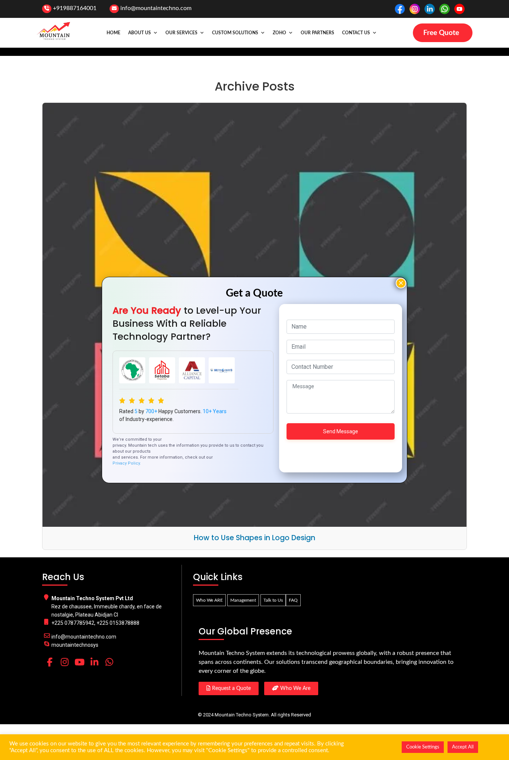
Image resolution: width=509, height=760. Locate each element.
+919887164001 (75, 8)
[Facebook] (49, 662)
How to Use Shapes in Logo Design (254, 538)
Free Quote (441, 33)
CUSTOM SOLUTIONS (235, 33)
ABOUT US (139, 33)
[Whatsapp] (109, 662)
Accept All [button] (463, 747)
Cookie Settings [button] (422, 747)
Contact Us (356, 33)
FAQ (293, 600)
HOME (113, 33)
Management (243, 600)
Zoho (279, 33)
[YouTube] (79, 662)
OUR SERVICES (181, 33)
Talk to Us (273, 600)
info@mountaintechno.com (156, 8)
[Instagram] (64, 662)
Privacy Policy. (127, 463)
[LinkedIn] (94, 662)
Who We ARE (209, 600)
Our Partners (317, 33)
